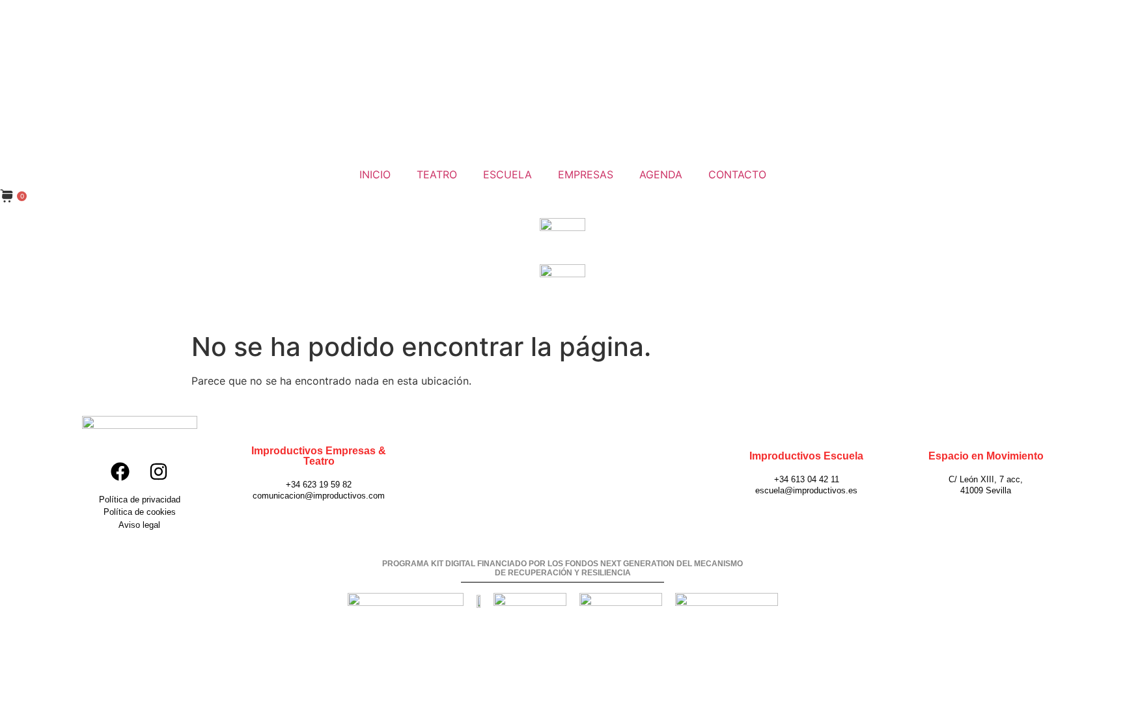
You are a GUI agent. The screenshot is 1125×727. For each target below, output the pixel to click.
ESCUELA (507, 174)
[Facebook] (120, 471)
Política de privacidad (139, 499)
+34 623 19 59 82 (319, 484)
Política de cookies (140, 512)
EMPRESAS (585, 174)
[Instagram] (159, 471)
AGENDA (660, 174)
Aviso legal (139, 525)
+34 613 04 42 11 (806, 479)
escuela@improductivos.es (806, 490)
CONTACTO (737, 174)
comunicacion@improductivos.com (319, 496)
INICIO (375, 174)
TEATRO (437, 174)
